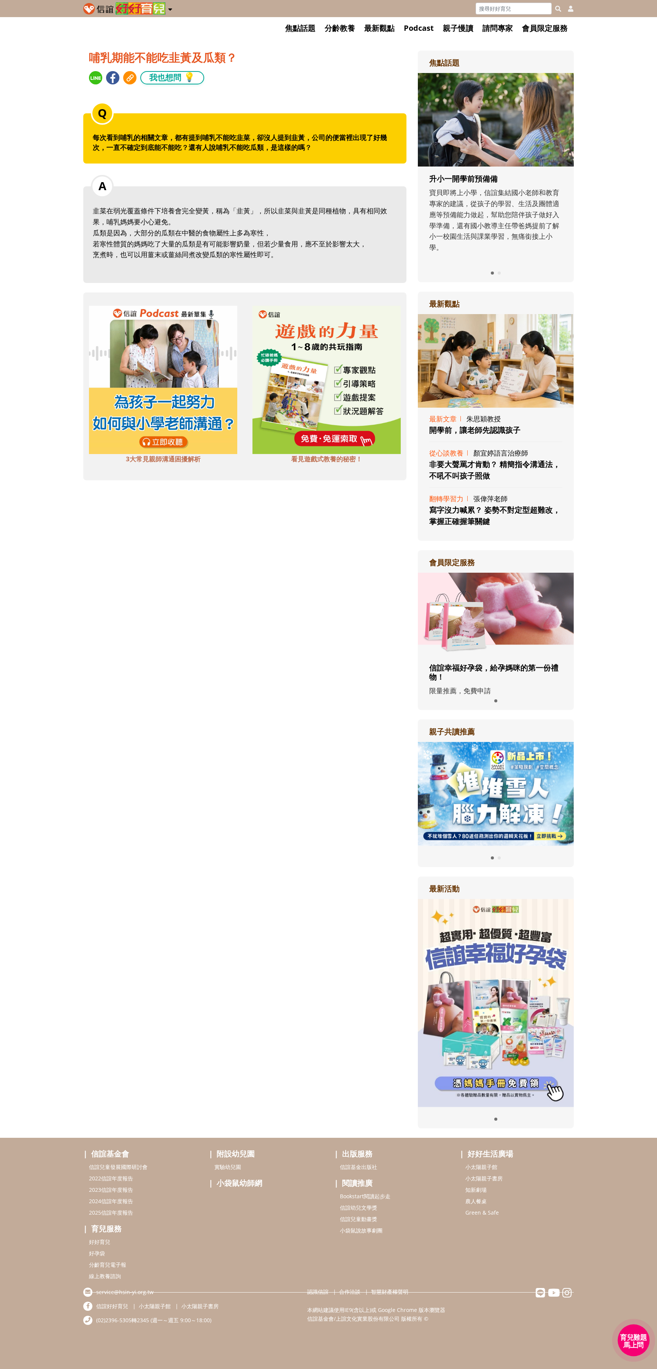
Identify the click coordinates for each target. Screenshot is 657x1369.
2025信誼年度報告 (111, 1212)
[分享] (95, 77)
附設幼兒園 (236, 1153)
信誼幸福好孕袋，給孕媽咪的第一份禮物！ (494, 672)
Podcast (419, 28)
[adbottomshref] (163, 379)
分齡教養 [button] (340, 28)
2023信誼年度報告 (111, 1189)
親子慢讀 (458, 28)
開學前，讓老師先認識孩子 (475, 430)
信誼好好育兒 (112, 1306)
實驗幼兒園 (227, 1166)
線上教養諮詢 (105, 1276)
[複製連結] (129, 77)
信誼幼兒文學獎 (358, 1207)
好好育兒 (99, 1241)
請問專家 (497, 28)
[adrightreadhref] (496, 792)
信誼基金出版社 (358, 1166)
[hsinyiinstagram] (567, 1294)
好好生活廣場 (490, 1153)
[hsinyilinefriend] (540, 1294)
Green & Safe (482, 1212)
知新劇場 (476, 1189)
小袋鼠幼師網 (239, 1183)
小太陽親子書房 (484, 1178)
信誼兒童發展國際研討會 (118, 1166)
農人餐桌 (476, 1201)
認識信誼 (317, 1291)
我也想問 (172, 77)
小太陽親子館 (481, 1166)
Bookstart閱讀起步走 (365, 1196)
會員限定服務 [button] (545, 28)
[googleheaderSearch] (558, 9)
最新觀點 (379, 28)
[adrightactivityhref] (496, 1002)
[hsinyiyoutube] (553, 1294)
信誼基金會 (110, 1153)
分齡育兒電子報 (107, 1264)
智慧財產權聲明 (389, 1291)
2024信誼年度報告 (111, 1201)
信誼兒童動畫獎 (358, 1219)
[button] (170, 8)
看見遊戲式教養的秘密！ (326, 458)
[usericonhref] (568, 9)
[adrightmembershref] (496, 613)
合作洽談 (349, 1291)
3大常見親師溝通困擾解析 (163, 458)
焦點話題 (300, 28)
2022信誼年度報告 (111, 1178)
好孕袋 (97, 1253)
